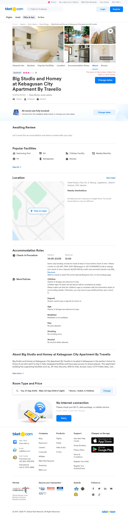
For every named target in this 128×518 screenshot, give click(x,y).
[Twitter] (99, 489)
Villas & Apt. (61, 447)
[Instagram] (93, 495)
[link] (102, 9)
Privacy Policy (79, 450)
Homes (14, 24)
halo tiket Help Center (79, 439)
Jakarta (22, 24)
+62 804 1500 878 (26, 461)
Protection (43, 465)
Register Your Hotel (81, 461)
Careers (42, 447)
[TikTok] (99, 495)
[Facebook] (93, 489)
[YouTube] (111, 489)
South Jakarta (32, 24)
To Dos (59, 452)
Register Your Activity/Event (79, 467)
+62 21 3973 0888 (26, 467)
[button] (38, 211)
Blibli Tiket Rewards (89, 2)
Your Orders (104, 2)
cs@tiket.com (24, 451)
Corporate (43, 452)
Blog (40, 438)
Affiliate (42, 456)
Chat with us (24, 443)
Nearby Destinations (77, 190)
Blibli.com (43, 470)
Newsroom (43, 443)
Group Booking (80, 445)
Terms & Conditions (78, 455)
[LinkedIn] (105, 489)
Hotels (58, 443)
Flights (59, 438)
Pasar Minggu (44, 24)
